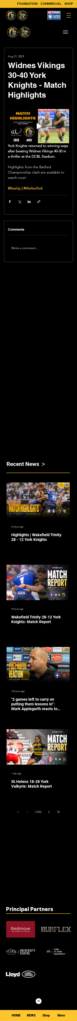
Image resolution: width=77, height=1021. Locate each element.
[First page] (18, 811)
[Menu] (68, 15)
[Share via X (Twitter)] (19, 201)
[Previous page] (27, 811)
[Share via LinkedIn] (29, 201)
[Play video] (38, 126)
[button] (65, 32)
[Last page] (58, 811)
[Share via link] (39, 201)
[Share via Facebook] (10, 201)
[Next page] (49, 811)
